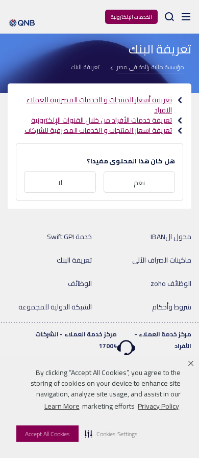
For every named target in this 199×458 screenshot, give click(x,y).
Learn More (62, 406)
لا (60, 182)
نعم (139, 182)
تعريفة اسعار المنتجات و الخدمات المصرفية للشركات (98, 130)
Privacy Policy (158, 406)
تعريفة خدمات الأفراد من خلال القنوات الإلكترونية (101, 120)
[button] (111, 433)
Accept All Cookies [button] (47, 434)
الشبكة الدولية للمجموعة (55, 306)
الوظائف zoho (171, 283)
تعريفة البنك (74, 260)
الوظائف (80, 283)
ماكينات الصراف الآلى (161, 260)
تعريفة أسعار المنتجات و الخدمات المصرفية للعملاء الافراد (99, 105)
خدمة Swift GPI (69, 236)
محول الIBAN (171, 236)
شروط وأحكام (171, 306)
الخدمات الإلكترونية (131, 17)
